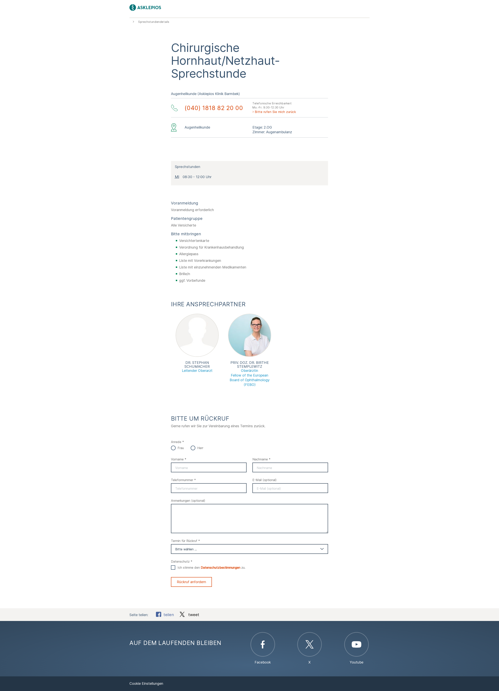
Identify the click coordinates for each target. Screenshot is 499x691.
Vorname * (178, 459)
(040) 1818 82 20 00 (214, 107)
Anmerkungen (188, 500)
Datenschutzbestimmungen (220, 567)
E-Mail (264, 480)
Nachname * (261, 459)
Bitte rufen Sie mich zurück (275, 112)
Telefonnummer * (183, 480)
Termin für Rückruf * (185, 541)
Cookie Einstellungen (146, 683)
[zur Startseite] (189, 7)
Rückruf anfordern (191, 582)
